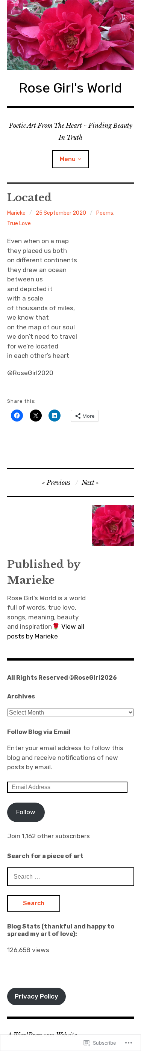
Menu (68, 159)
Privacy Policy (36, 996)
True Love (19, 223)
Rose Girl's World (70, 88)
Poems (104, 213)
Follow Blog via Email (39, 732)
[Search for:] (70, 876)
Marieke (16, 213)
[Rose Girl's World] (70, 35)
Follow (25, 812)
